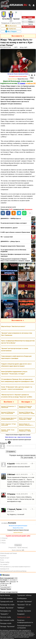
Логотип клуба (5, 617)
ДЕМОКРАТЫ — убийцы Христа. (10, 241)
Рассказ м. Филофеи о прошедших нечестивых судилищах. (15, 255)
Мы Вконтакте (12, 26)
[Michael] (3, 476)
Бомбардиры (22, 598)
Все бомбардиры (28, 27)
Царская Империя (12, 79)
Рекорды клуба (5, 623)
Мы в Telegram (12, 31)
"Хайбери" (20, 608)
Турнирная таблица (24, 595)
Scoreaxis (12, 523)
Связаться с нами (23, 617)
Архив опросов (22, 547)
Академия (20, 614)
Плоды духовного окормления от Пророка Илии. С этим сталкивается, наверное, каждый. (15, 259)
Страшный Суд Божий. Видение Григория (18, 530)
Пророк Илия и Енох (23, 79)
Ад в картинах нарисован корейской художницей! (18, 439)
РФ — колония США (7, 237)
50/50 (4, 540)
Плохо (4, 543)
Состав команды (6, 598)
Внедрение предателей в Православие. (13, 246)
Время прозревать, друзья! (9, 227)
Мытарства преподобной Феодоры (18, 525)
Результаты (12, 547)
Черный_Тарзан (5, 589)
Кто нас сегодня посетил (9, 592)
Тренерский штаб (6, 601)
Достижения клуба (7, 620)
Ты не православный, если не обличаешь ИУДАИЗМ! (13, 250)
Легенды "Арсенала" (7, 626)
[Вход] (9, 442)
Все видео (26, 402)
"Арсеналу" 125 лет (24, 605)
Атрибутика (12, 28)
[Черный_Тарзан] (3, 510)
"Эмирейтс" (4, 614)
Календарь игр (5, 611)
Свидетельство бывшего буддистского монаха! (18, 434)
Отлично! (4, 538)
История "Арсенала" (24, 601)
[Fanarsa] (3, 495)
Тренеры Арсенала (24, 611)
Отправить (10, 451)
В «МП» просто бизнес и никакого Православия (15, 232)
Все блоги (8, 402)
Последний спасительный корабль (18, 76)
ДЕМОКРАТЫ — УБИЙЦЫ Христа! (11, 218)
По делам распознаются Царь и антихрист (14, 223)
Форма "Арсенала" (7, 608)
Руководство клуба (7, 605)
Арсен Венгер (5, 595)
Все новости (17, 36)
